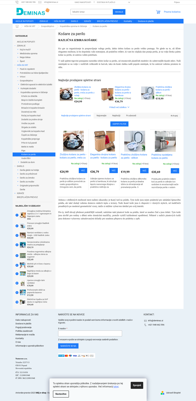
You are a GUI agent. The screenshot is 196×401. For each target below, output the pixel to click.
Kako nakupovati (83, 2)
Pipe (23, 150)
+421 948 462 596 (156, 325)
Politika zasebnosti (24, 331)
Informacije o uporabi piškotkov (30, 346)
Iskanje (119, 12)
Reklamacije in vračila (25, 334)
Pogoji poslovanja (23, 327)
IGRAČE (20, 193)
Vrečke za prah (28, 123)
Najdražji (116, 115)
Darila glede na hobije (29, 170)
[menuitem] (24, 21)
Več (83, 170)
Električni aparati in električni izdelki (36, 84)
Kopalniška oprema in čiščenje (34, 92)
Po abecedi (131, 115)
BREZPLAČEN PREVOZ (27, 197)
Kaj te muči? (25, 49)
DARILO (20, 166)
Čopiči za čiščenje (29, 135)
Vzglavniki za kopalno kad (33, 131)
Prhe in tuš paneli (29, 143)
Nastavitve (60, 394)
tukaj (116, 386)
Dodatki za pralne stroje (32, 119)
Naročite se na (68, 346)
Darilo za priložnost (28, 174)
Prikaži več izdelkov (118, 107)
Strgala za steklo (28, 127)
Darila (22, 189)
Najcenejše (101, 115)
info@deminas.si (155, 320)
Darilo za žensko (27, 178)
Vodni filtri (25, 158)
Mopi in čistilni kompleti (31, 100)
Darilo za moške (27, 181)
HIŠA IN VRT (22, 65)
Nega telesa (25, 57)
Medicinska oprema (28, 53)
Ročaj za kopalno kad (30, 115)
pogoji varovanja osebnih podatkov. (102, 339)
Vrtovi (22, 77)
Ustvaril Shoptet (173, 393)
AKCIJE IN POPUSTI (26, 42)
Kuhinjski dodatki (28, 88)
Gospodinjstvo (26, 80)
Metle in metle (27, 147)
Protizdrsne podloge (30, 104)
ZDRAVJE (21, 46)
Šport (22, 61)
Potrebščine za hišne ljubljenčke (34, 73)
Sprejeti (137, 385)
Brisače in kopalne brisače (33, 108)
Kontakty (20, 338)
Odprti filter (119, 124)
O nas (18, 342)
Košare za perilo (28, 154)
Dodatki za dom (28, 162)
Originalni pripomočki (29, 185)
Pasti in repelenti (27, 69)
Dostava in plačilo (106, 2)
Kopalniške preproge (30, 139)
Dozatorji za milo (28, 112)
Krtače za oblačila (29, 96)
